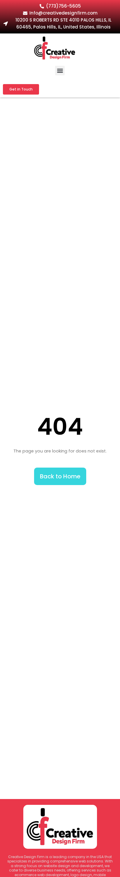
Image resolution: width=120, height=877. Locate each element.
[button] (60, 70)
